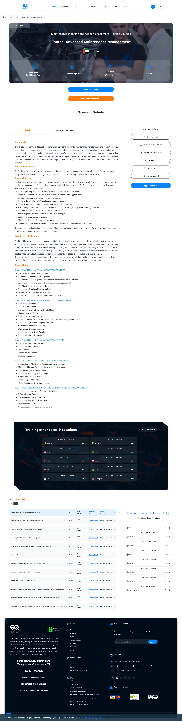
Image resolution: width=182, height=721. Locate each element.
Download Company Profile (79, 704)
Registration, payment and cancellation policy (84, 694)
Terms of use (74, 684)
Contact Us (114, 6)
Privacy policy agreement (78, 691)
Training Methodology (63, 130)
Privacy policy (90, 717)
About (27, 130)
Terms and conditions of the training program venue (86, 697)
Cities (76, 6)
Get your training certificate (78, 670)
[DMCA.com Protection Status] (55, 629)
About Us (103, 6)
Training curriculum (76, 687)
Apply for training (150, 185)
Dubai (16, 17)
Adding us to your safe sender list (80, 701)
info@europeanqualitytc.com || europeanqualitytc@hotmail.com (135, 665)
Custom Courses (90, 6)
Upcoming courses (76, 667)
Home (54, 6)
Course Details (91, 512)
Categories (64, 6)
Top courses (74, 663)
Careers (125, 6)
